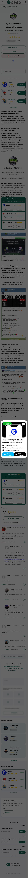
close (23, 424)
